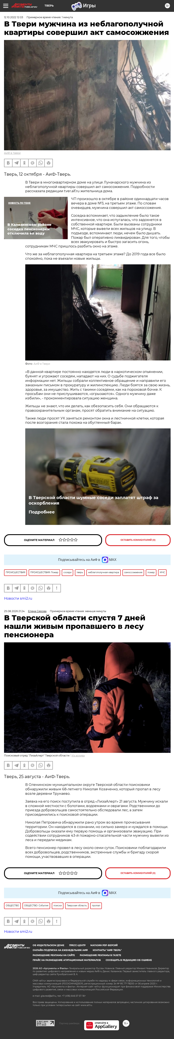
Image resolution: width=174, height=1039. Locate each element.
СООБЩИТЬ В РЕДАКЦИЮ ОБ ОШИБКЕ (129, 960)
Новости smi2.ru (18, 598)
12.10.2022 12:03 (13, 17)
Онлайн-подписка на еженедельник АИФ (60, 950)
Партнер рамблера (69, 1023)
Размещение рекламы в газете (100, 955)
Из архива (78, 755)
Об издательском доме (48, 945)
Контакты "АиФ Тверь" (107, 950)
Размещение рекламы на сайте (54, 955)
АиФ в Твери (12, 153)
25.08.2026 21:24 (14, 611)
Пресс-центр (77, 945)
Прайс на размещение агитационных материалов (67, 960)
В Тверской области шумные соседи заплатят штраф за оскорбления (93, 500)
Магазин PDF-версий (104, 945)
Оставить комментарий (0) (138, 540)
